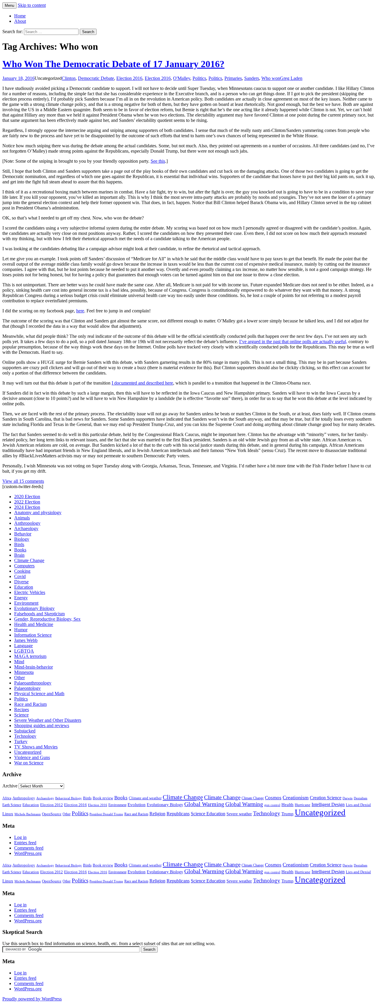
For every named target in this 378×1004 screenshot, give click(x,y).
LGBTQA (24, 650)
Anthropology (27, 523)
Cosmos (273, 797)
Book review (103, 798)
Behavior (22, 533)
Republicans (178, 813)
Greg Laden (291, 78)
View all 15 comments (23, 481)
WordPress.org (28, 853)
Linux (7, 813)
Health (287, 804)
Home (20, 15)
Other (19, 677)
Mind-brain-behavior (33, 666)
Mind (19, 661)
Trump (287, 813)
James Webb (26, 640)
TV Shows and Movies (36, 746)
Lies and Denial (358, 805)
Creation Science (325, 797)
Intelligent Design (328, 804)
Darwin (348, 798)
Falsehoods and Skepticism (39, 613)
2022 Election (27, 501)
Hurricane (302, 805)
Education (23, 587)
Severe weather (239, 813)
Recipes (21, 709)
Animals (22, 517)
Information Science (33, 634)
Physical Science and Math (39, 693)
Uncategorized (27, 752)
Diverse (21, 581)
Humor (20, 629)
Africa (6, 798)
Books (20, 549)
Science (21, 714)
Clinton (69, 78)
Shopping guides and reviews (41, 725)
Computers (24, 565)
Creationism (296, 797)
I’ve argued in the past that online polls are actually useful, (293, 341)
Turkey (20, 741)
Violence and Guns (32, 757)
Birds (19, 544)
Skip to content (32, 5)
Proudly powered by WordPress (32, 998)
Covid (20, 576)
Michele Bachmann (27, 814)
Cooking (22, 571)
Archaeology (26, 528)
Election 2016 (129, 78)
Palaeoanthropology (32, 682)
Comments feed (28, 847)
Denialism (360, 798)
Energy (21, 597)
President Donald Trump (106, 814)
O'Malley (181, 78)
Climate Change (29, 560)
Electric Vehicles (29, 592)
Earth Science (11, 805)
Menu (9, 5)
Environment (26, 603)
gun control (272, 805)
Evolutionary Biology (34, 608)
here (80, 310)
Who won (270, 78)
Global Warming (204, 804)
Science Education (208, 813)
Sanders (251, 78)
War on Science (28, 762)
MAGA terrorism (30, 656)
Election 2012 (51, 805)
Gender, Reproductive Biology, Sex (47, 619)
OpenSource (51, 814)
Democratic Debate (96, 78)
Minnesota (24, 672)
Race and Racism (30, 704)
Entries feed (25, 842)
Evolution (137, 804)
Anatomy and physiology (37, 512)
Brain (19, 555)
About (20, 21)
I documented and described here (142, 382)
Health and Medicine (33, 624)
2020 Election (27, 496)
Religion (157, 813)
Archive (9, 785)
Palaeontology (27, 688)
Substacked (24, 730)
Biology (21, 539)
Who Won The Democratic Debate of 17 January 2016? (113, 64)
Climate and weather (145, 798)
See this (158, 161)
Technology (25, 736)
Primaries (233, 78)
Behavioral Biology (68, 798)
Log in (20, 837)
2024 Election (27, 507)
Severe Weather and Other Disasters (47, 720)
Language (23, 645)
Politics (199, 78)
